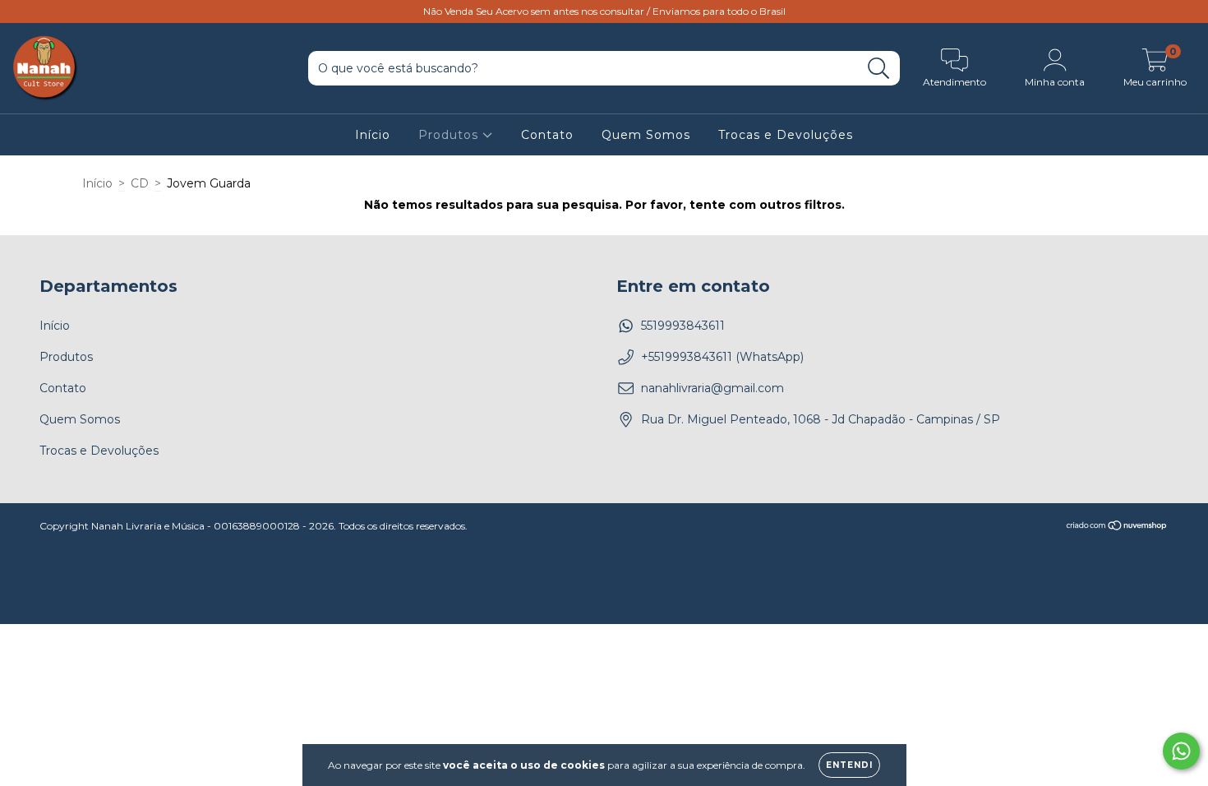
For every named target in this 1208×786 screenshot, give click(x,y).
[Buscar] (879, 68)
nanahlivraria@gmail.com (712, 388)
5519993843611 (683, 325)
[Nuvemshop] (1117, 526)
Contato (547, 134)
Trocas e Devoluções (785, 134)
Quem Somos (646, 134)
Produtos (450, 134)
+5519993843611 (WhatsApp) (722, 356)
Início (372, 134)
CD (140, 183)
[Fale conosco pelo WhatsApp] (1181, 751)
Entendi (849, 765)
